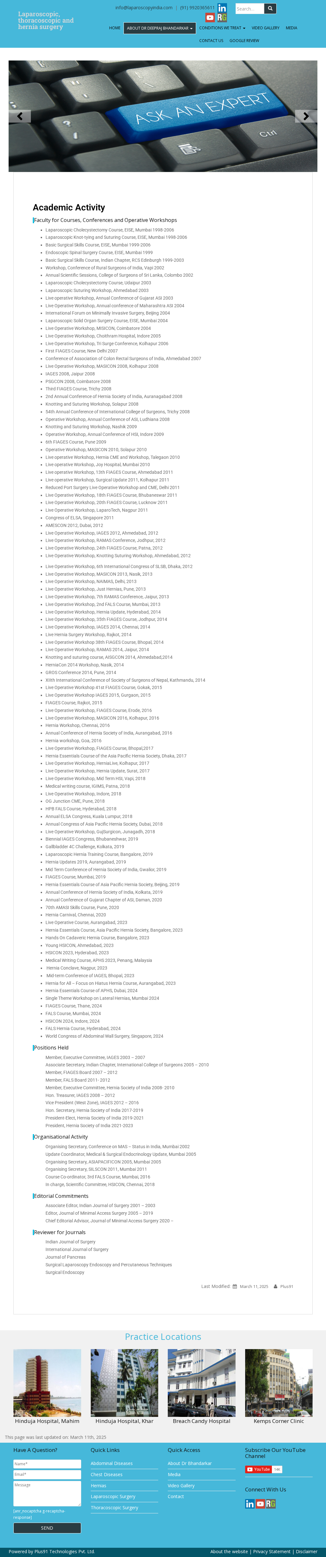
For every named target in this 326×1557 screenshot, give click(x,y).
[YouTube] (210, 17)
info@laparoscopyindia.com (144, 7)
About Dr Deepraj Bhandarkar (158, 28)
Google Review (244, 40)
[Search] (270, 8)
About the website (229, 1551)
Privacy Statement (272, 1551)
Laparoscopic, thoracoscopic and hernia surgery (46, 16)
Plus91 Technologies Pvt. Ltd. (64, 1551)
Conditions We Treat (220, 28)
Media (291, 28)
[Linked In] (222, 7)
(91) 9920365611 (198, 7)
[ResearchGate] (222, 17)
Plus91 (286, 1286)
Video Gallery (266, 28)
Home (114, 28)
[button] (20, 116)
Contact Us (211, 40)
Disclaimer (306, 1551)
